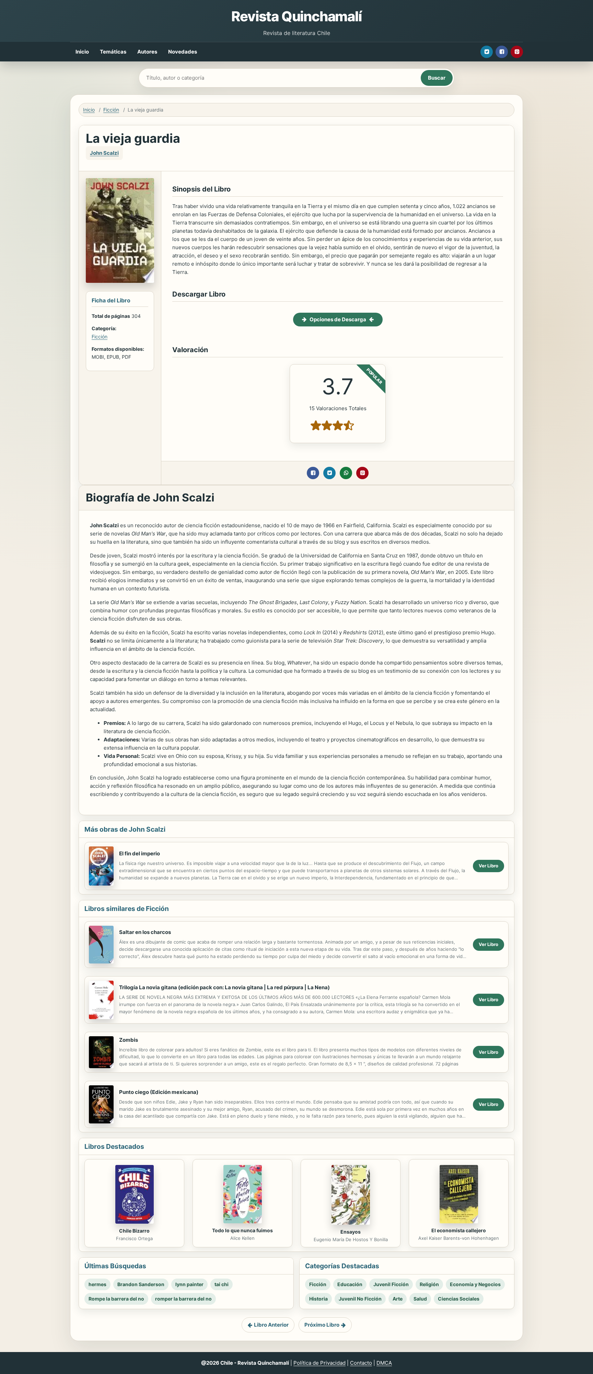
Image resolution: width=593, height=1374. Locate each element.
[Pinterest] (517, 52)
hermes (97, 1284)
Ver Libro (488, 865)
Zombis (128, 1040)
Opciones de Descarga (338, 319)
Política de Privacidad (319, 1363)
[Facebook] (502, 52)
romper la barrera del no (183, 1299)
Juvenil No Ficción (360, 1299)
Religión (429, 1284)
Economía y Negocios (475, 1284)
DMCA (384, 1363)
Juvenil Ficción (391, 1284)
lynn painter (189, 1284)
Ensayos (350, 1232)
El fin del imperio (139, 853)
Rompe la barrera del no (116, 1299)
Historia (318, 1299)
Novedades (182, 51)
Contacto (361, 1363)
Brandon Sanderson (140, 1284)
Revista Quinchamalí (296, 16)
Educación (349, 1284)
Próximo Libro (321, 1324)
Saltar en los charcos (145, 932)
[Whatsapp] (346, 473)
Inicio (82, 51)
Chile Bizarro (134, 1231)
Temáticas (113, 51)
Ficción (111, 110)
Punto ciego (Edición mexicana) (158, 1092)
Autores (147, 51)
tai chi (221, 1284)
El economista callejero (458, 1230)
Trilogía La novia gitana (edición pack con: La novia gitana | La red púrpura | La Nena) (224, 987)
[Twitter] (486, 52)
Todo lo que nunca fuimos (242, 1230)
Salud (420, 1299)
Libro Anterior (271, 1324)
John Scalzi (104, 153)
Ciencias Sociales (458, 1299)
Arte (398, 1299)
